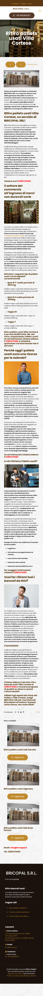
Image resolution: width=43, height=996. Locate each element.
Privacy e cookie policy (15, 976)
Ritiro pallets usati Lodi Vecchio (20, 749)
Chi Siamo (15, 4)
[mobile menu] (40, 11)
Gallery (23, 4)
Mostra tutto (33, 64)
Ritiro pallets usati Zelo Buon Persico (18, 829)
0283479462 (24, 181)
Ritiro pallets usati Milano (18, 908)
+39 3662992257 (23, 15)
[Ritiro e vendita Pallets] (21, 8)
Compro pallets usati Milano (19, 912)
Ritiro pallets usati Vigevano (18, 788)
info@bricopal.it (11, 947)
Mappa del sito (30, 976)
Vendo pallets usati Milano (19, 916)
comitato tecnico (11, 236)
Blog (29, 4)
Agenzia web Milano (15, 973)
